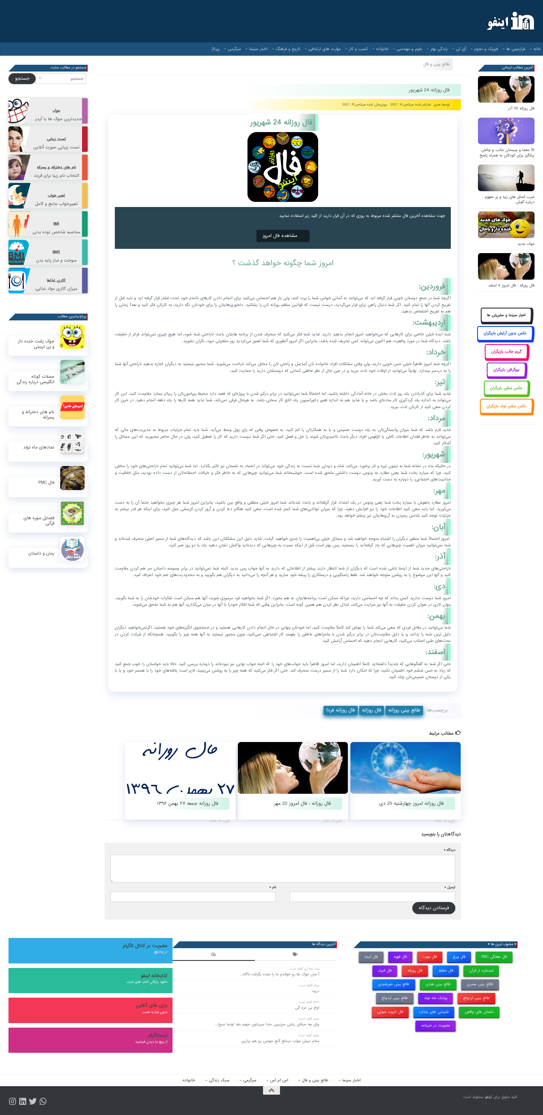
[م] (43, 1101)
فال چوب (430, 957)
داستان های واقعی (479, 1012)
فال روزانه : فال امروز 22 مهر (302, 803)
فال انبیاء (385, 971)
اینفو (488, 1097)
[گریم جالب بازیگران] (506, 358)
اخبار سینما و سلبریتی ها (506, 315)
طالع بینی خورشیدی (394, 984)
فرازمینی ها (515, 49)
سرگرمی (234, 49)
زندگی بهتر (439, 49)
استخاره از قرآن (481, 971)
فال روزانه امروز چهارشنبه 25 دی (411, 803)
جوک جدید (526, 244)
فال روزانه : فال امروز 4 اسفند (511, 285)
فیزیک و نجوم (486, 49)
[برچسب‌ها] (296, 955)
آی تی (461, 49)
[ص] (12, 1101)
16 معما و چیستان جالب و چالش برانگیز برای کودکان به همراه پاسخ (507, 152)
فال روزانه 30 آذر (521, 108)
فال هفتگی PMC (494, 957)
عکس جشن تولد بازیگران (506, 406)
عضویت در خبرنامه (435, 1025)
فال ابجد (371, 957)
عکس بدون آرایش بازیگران (505, 333)
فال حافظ (445, 971)
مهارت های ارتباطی (325, 49)
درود (315, 991)
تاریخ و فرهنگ (288, 49)
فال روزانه (371, 710)
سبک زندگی (219, 1080)
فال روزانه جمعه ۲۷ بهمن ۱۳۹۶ (187, 803)
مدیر (437, 104)
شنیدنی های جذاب (434, 1012)
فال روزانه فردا (340, 710)
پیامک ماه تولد (435, 998)
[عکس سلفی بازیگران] (506, 394)
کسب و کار (358, 49)
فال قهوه (400, 957)
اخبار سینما (258, 49)
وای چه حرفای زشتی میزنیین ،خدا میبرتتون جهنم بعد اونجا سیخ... (267, 1024)
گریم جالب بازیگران (506, 352)
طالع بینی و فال (436, 64)
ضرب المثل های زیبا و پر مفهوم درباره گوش (510, 199)
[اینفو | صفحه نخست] (510, 21)
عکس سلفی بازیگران (506, 388)
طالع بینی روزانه (404, 710)
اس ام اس (279, 1080)
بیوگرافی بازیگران (506, 370)
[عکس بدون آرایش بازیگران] (505, 340)
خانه (537, 49)
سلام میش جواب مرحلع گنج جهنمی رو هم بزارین (280, 1041)
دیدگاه (449, 850)
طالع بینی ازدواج (476, 998)
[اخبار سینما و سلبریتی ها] (506, 321)
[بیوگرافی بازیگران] (506, 376)
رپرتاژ (216, 49)
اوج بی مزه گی (307, 1008)
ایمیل (450, 887)
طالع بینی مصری (480, 984)
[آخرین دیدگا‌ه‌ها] (214, 955)
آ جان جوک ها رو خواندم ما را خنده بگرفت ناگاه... (279, 974)
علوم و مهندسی (409, 49)
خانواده (382, 49)
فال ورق (459, 957)
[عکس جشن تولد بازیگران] (506, 412)
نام (273, 887)
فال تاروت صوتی (390, 1012)
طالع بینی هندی (438, 984)
